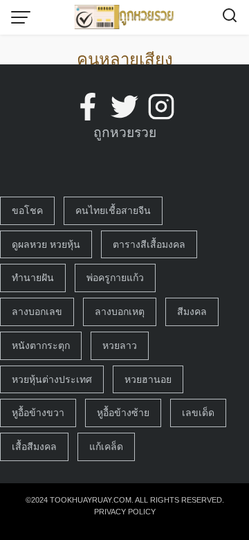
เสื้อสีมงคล (34, 446)
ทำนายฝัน (33, 277)
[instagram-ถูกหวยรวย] (161, 106)
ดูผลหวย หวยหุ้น (46, 244)
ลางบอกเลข (37, 311)
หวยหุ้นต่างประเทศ (52, 379)
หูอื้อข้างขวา (38, 412)
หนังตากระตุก (41, 345)
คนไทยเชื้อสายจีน (113, 210)
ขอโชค (27, 210)
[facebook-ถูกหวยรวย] (88, 106)
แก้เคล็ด (106, 446)
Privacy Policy (125, 511)
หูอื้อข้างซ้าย (123, 412)
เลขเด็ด (198, 412)
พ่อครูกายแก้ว (115, 277)
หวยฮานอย (148, 379)
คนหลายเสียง (125, 59)
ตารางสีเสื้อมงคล (149, 244)
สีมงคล (192, 311)
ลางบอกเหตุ (120, 311)
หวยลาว (119, 345)
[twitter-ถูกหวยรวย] (124, 106)
